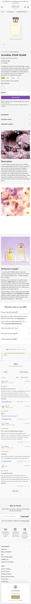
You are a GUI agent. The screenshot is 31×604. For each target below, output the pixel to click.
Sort (17, 377)
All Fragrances (10, 12)
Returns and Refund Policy (7, 576)
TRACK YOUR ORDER (6, 557)
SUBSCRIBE (25, 516)
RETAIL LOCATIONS (6, 552)
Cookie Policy (4, 581)
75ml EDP (3, 87)
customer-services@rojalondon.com (13, 323)
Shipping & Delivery (6, 574)
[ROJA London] (15, 7)
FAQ (2, 554)
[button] (9, 52)
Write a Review (25, 372)
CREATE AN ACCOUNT (7, 562)
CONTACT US (4, 559)
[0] (28, 7)
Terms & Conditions (6, 569)
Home (2, 12)
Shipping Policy (21, 318)
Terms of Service (5, 571)
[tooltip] (6, 402)
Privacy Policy (25, 521)
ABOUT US (4, 549)
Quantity (3, 92)
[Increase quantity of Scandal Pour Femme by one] (28, 92)
